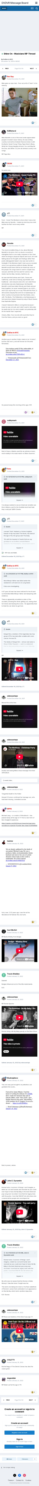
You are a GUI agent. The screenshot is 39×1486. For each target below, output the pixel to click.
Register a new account (19, 1432)
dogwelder (11, 1378)
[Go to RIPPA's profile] (4, 810)
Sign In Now (19, 1446)
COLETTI (11, 1360)
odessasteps (12, 696)
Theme (10, 1480)
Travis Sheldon (13, 974)
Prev (7, 68)
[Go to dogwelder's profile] (4, 1379)
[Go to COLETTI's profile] (4, 1361)
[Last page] (36, 68)
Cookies (28, 1480)
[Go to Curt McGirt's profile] (4, 931)
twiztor (10, 841)
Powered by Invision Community (19, 1483)
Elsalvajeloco (12, 1078)
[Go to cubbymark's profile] (4, 422)
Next (32, 68)
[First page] (2, 68)
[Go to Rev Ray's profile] (4, 78)
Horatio (10, 243)
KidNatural (11, 131)
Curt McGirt (12, 930)
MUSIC (18, 61)
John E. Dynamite (14, 1181)
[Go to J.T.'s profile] (4, 214)
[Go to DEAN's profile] (4, 165)
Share (10, 1459)
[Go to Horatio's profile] (4, 244)
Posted (15, 79)
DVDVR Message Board (15, 2)
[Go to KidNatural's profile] (4, 132)
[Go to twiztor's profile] (4, 842)
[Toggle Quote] (5, 477)
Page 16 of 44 (19, 68)
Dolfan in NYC (8, 59)
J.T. (8, 213)
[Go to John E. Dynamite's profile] (4, 1182)
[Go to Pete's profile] (4, 470)
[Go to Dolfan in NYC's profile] (4, 334)
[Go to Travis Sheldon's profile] (4, 975)
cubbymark (11, 420)
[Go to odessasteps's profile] (4, 697)
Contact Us (20, 1480)
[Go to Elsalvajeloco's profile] (4, 1079)
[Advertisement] (19, 31)
